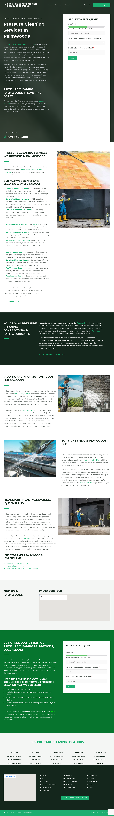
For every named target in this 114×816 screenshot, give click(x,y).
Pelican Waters (99, 760)
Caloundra (35, 753)
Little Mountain (57, 756)
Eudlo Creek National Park (90, 460)
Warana (99, 763)
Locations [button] (68, 5)
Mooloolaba (99, 756)
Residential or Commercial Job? (81, 48)
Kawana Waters (14, 756)
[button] (101, 5)
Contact (87, 5)
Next (73, 58)
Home (50, 5)
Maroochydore (78, 756)
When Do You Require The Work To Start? (85, 38)
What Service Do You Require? (80, 29)
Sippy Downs (35, 763)
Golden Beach (100, 753)
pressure (36, 224)
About (79, 5)
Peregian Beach (14, 763)
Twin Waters (78, 763)
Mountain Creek (14, 760)
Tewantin (57, 763)
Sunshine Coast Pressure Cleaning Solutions (19, 44)
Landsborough (35, 756)
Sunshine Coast (27, 410)
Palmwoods (81, 323)
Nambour (36, 760)
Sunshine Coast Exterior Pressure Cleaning (22, 5)
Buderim (14, 753)
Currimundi (78, 753)
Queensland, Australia (22, 394)
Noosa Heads (57, 760)
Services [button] (58, 5)
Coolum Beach (57, 753)
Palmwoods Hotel (86, 483)
